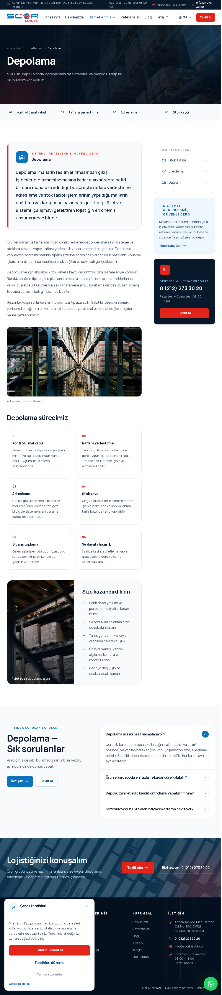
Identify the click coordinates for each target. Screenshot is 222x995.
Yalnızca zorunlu (49, 974)
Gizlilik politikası (19, 984)
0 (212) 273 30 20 (204, 5)
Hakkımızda (74, 17)
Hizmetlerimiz (99, 17)
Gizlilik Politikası (151, 988)
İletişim (162, 17)
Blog (148, 17)
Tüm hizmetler (170, 245)
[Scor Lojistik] (22, 17)
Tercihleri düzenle (49, 962)
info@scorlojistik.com (172, 5)
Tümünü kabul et (49, 950)
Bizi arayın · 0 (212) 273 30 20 (186, 867)
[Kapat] (87, 905)
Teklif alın (135, 867)
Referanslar (130, 17)
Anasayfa (52, 17)
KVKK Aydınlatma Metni (179, 988)
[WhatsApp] (211, 984)
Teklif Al (206, 17)
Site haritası (140, 957)
